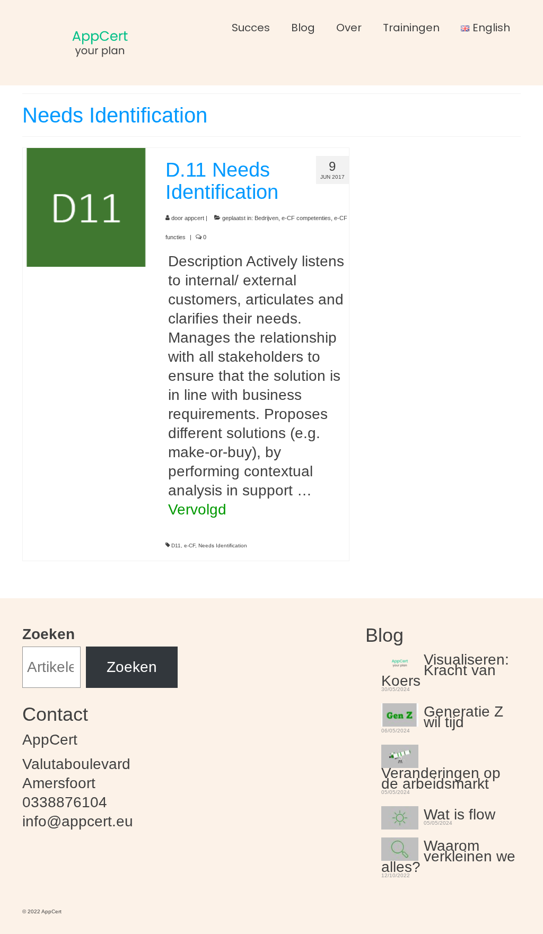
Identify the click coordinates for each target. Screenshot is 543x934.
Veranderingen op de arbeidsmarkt (441, 777)
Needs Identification (222, 545)
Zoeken (48, 634)
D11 (176, 545)
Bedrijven (266, 218)
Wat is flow (459, 813)
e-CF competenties (306, 218)
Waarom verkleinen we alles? (448, 854)
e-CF (189, 545)
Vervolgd (197, 509)
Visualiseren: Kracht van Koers (445, 668)
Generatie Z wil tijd (463, 715)
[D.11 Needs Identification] (86, 206)
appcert (194, 218)
